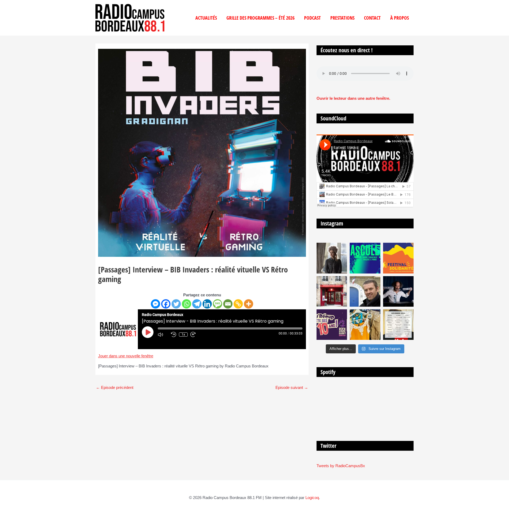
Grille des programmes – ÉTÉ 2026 (260, 18)
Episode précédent (114, 387)
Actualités (206, 18)
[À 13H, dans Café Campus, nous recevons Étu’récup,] (332, 324)
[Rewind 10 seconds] (173, 334)
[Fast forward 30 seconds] (195, 334)
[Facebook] (165, 304)
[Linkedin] (207, 304)
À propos (399, 18)
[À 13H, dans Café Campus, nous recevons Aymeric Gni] (332, 291)
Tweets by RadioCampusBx (341, 465)
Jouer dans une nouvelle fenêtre (125, 356)
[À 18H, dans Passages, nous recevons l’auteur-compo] (398, 291)
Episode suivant (291, 387)
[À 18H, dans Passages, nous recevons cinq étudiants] (398, 258)
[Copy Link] (238, 304)
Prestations (342, 18)
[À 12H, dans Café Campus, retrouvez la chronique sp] (365, 291)
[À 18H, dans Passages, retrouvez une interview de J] (332, 258)
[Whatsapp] (186, 304)
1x (183, 334)
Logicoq (312, 497)
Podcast (312, 18)
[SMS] (217, 304)
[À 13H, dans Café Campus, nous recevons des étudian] (365, 324)
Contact (372, 18)
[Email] (227, 304)
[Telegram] (196, 304)
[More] (248, 304)
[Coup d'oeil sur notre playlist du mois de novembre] (398, 324)
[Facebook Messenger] (155, 304)
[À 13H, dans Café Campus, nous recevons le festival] (365, 258)
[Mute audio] (163, 334)
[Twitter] (176, 304)
